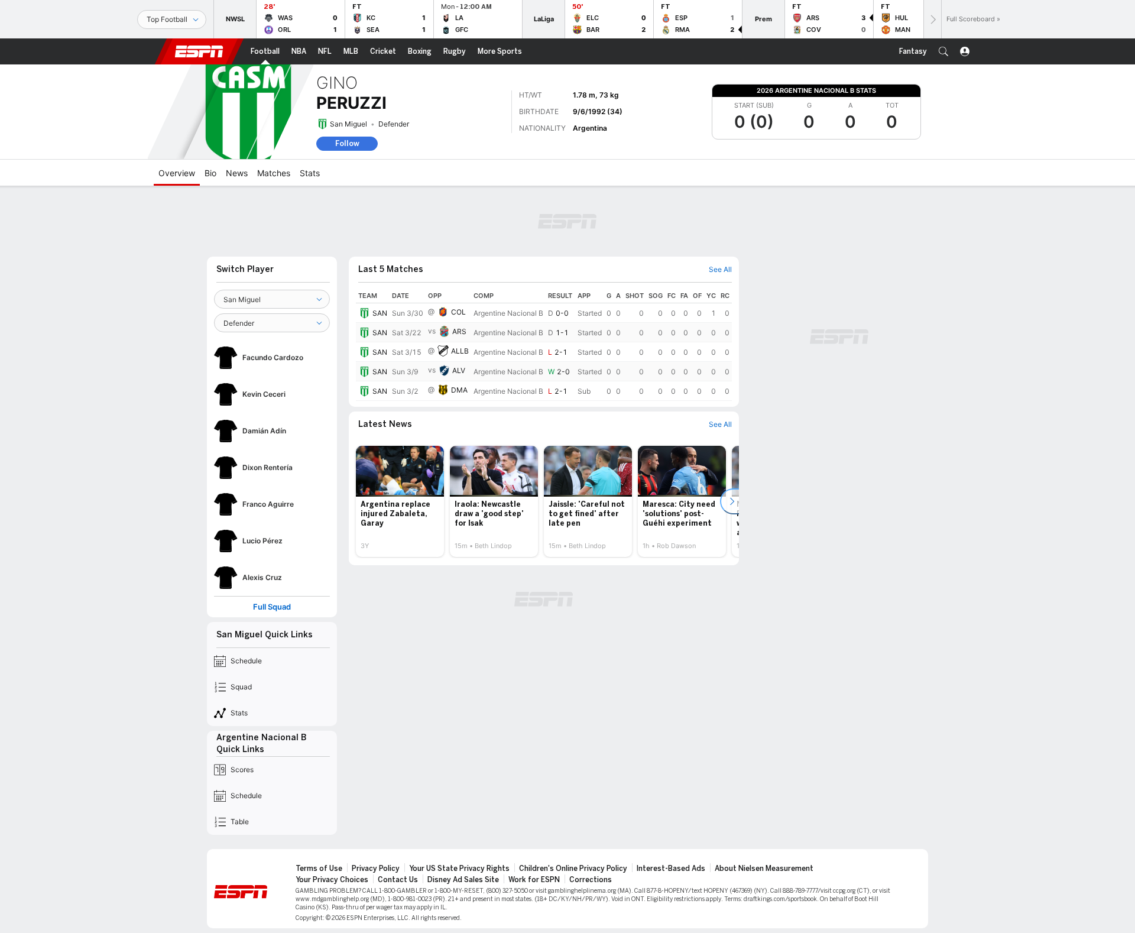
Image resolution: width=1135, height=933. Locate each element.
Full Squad (272, 606)
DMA (459, 389)
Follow (347, 143)
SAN (379, 313)
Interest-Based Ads (671, 868)
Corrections (590, 880)
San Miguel (348, 123)
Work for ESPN (534, 880)
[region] (544, 345)
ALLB (460, 350)
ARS (459, 331)
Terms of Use (319, 868)
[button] (943, 51)
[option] (400, 501)
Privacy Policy (376, 868)
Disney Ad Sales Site (463, 880)
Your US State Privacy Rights (459, 868)
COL (458, 311)
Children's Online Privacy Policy (573, 868)
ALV (458, 370)
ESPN (199, 51)
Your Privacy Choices (332, 880)
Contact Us (398, 880)
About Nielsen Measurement (764, 868)
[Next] (932, 19)
